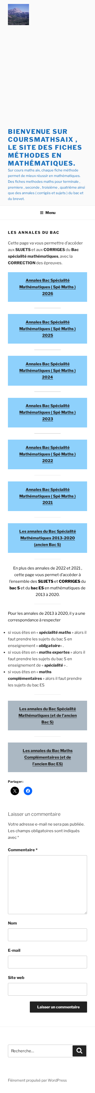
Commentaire (22, 850)
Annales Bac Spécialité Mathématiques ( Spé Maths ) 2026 (47, 287)
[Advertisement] (47, 77)
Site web (16, 977)
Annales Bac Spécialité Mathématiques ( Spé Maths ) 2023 (47, 412)
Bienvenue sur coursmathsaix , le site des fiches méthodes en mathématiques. (45, 147)
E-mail (14, 950)
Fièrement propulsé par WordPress (37, 1080)
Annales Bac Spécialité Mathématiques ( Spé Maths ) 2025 (47, 329)
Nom (12, 923)
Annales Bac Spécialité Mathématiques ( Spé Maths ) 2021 (47, 496)
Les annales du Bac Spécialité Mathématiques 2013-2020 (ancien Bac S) (47, 538)
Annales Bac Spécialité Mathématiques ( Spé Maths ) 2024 (47, 371)
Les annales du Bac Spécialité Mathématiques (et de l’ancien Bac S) (47, 716)
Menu (50, 212)
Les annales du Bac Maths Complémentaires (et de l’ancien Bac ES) (48, 757)
